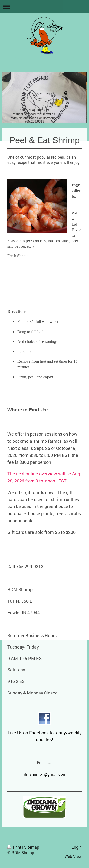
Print (17, 847)
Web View (73, 856)
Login (77, 847)
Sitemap (31, 847)
